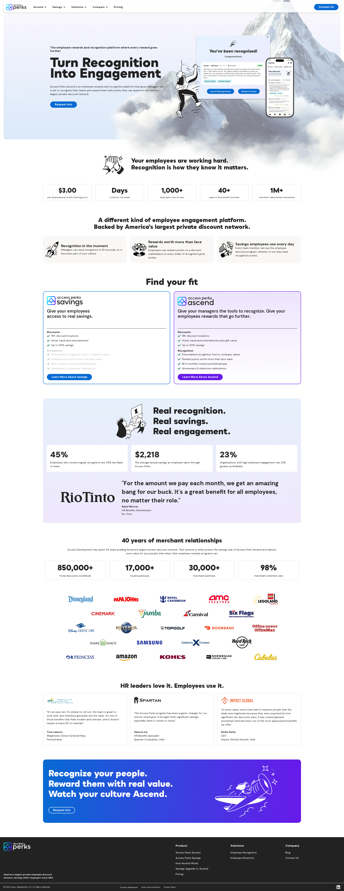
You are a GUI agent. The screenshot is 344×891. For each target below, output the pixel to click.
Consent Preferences (129, 887)
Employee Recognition (244, 852)
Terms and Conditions (150, 887)
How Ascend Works (187, 863)
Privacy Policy (170, 887)
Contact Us (292, 858)
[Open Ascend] (45, 7)
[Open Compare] (107, 7)
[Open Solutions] (85, 7)
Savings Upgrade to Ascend (192, 868)
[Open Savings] (64, 7)
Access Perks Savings (188, 858)
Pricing (179, 874)
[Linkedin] (338, 887)
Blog (287, 852)
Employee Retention (242, 858)
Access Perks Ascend (188, 852)
